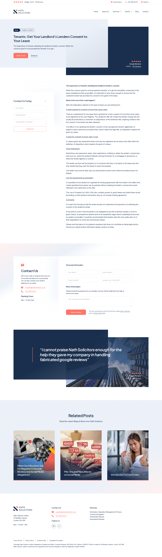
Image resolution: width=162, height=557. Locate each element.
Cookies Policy (41, 540)
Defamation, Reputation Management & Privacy (106, 512)
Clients (127, 12)
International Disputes (97, 519)
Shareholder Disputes (97, 517)
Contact (145, 12)
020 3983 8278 (132, 2)
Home (96, 12)
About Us (105, 12)
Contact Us (30, 129)
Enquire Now (146, 545)
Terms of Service (125, 311)
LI (59, 526)
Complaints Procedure (56, 540)
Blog (137, 12)
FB (54, 526)
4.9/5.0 (33, 2)
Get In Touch (20, 56)
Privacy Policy (98, 313)
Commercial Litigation (97, 514)
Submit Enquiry (76, 312)
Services (116, 12)
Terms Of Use (18, 540)
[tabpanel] (34, 458)
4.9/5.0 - (133, 65)
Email (146, 2)
